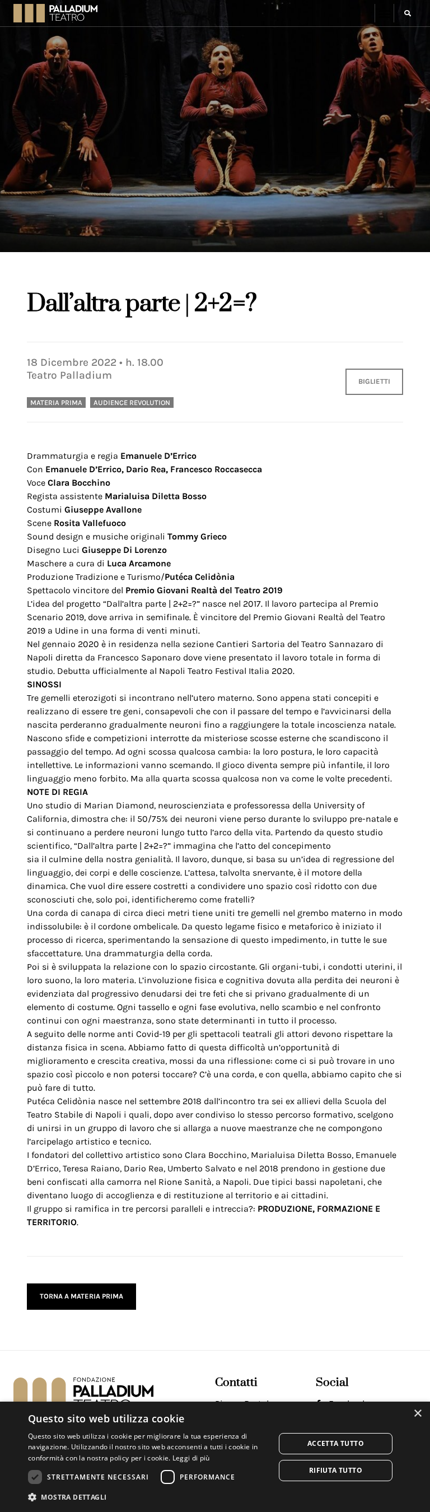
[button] (384, 13)
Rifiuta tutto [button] (335, 1470)
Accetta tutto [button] (335, 1443)
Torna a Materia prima (81, 1296)
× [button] (417, 1413)
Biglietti (374, 381)
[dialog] (215, 1457)
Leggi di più (191, 1458)
